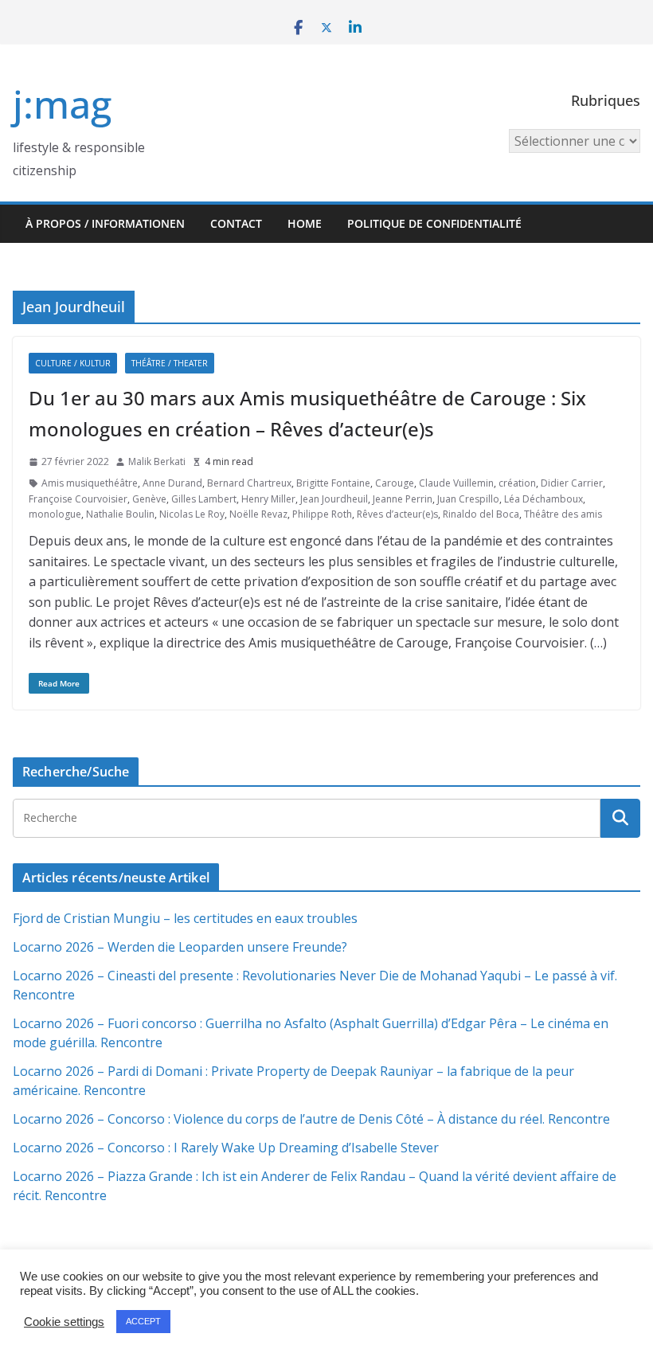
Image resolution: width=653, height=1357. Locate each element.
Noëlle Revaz (258, 514)
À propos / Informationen (105, 223)
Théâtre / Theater (169, 363)
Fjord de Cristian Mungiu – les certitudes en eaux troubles (185, 918)
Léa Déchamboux (543, 499)
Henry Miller (268, 499)
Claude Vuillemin (456, 483)
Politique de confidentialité (434, 223)
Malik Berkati (157, 461)
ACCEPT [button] (143, 1321)
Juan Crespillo (468, 499)
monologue (55, 514)
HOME (304, 223)
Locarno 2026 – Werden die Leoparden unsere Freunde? (180, 947)
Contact (236, 223)
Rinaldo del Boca (481, 514)
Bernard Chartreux (249, 483)
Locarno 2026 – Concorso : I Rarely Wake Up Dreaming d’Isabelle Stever (226, 1147)
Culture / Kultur (73, 363)
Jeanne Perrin (402, 499)
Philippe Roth (322, 514)
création (517, 483)
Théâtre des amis (563, 514)
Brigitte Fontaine (333, 483)
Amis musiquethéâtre (89, 483)
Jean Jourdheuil (334, 499)
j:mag (62, 104)
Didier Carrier (572, 483)
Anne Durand (172, 483)
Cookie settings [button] (64, 1322)
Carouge (394, 483)
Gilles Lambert (204, 499)
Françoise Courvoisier (78, 499)
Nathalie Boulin (120, 514)
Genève (149, 499)
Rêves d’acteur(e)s (397, 514)
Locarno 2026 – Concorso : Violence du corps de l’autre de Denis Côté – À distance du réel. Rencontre (311, 1119)
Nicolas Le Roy (192, 514)
